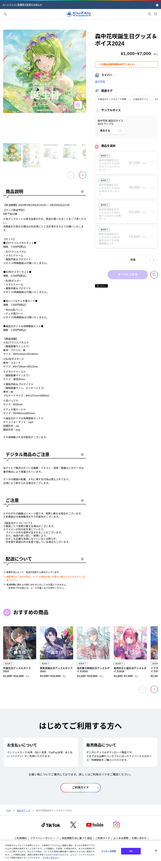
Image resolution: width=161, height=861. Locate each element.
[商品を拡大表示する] (78, 105)
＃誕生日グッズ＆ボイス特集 (112, 99)
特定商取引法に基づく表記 (77, 838)
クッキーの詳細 (108, 851)
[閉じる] (156, 850)
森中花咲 (100, 81)
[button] (82, 175)
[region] (80, 851)
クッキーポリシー (50, 858)
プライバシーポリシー (42, 838)
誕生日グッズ (23, 810)
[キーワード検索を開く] (149, 14)
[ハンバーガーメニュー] (5, 14)
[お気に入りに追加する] (154, 274)
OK (130, 851)
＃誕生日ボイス (140, 99)
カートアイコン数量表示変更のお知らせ (22, 4)
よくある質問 (120, 838)
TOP (8, 810)
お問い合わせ (139, 838)
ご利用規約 (20, 838)
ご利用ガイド (102, 838)
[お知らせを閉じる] (157, 4)
